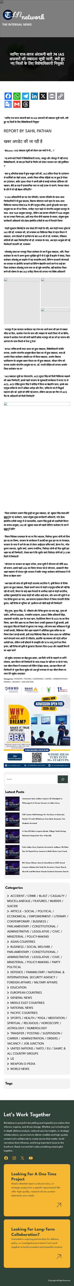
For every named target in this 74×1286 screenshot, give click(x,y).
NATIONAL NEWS (21, 1007)
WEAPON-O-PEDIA (22, 1064)
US (12, 1058)
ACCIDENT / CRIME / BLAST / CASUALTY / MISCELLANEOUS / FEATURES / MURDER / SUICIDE (37, 901)
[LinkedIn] (34, 97)
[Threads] (25, 105)
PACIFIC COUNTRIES (24, 1013)
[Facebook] (8, 97)
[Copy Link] (60, 97)
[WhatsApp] (17, 97)
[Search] (63, 779)
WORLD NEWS (19, 1069)
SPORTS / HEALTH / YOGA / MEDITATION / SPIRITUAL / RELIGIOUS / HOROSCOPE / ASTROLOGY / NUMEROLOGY (37, 1023)
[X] (43, 97)
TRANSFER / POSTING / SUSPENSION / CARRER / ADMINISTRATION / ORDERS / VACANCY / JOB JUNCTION (34, 1038)
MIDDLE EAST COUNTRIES (27, 1003)
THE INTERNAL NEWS (17, 24)
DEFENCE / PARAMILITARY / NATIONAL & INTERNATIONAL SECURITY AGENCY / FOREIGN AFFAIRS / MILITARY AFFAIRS (36, 977)
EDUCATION (18, 987)
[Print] (51, 97)
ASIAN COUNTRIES (22, 941)
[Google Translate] (8, 105)
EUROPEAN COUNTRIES (26, 992)
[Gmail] (17, 105)
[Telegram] (25, 97)
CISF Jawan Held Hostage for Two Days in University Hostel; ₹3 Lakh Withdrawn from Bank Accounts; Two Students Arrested (43, 819)
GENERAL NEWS (21, 997)
